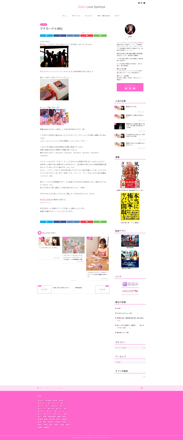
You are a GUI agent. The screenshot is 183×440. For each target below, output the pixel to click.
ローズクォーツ (58, 413)
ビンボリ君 (51, 408)
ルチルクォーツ (48, 413)
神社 (45, 422)
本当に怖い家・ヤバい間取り (130, 223)
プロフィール (76, 16)
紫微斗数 (59, 422)
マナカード (43, 24)
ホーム (64, 16)
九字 (66, 413)
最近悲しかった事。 (123, 332)
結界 (65, 422)
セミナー (118, 16)
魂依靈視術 (130, 247)
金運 (63, 424)
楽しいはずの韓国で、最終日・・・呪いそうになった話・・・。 (130, 326)
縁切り (40, 424)
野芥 (52, 424)
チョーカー (41, 405)
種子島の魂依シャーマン (130, 268)
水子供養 (52, 419)
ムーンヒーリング (60, 411)
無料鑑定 (65, 419)
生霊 (40, 422)
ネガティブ (55, 405)
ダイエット (64, 403)
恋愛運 (40, 419)
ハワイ (63, 405)
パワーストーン (42, 408)
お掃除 (55, 400)
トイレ (48, 405)
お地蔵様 (49, 400)
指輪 (46, 419)
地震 (45, 416)
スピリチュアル (42, 403)
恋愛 (65, 416)
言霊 (46, 424)
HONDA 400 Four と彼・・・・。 (128, 313)
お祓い (62, 400)
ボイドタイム (42, 411)
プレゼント (59, 408)
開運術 (40, 427)
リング (40, 413)
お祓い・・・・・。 (123, 308)
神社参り (51, 422)
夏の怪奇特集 (52, 416)
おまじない (41, 400)
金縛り (57, 424)
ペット (66, 408)
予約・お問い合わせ (103, 16)
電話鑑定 (47, 427)
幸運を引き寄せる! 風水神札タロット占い (130, 190)
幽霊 (60, 416)
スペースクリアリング (54, 403)
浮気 (59, 419)
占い (40, 416)
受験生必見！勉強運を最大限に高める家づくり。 (130, 319)
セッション (88, 16)
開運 (68, 424)
